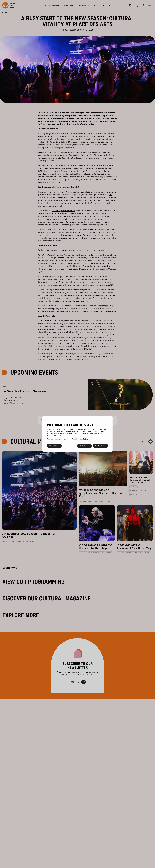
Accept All (100, 446)
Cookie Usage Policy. (80, 439)
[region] (77, 434)
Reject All (84, 446)
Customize (54, 446)
